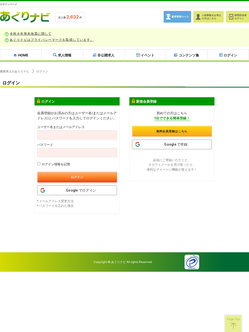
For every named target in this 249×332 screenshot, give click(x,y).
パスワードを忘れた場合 (56, 206)
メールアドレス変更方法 (56, 201)
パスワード (45, 144)
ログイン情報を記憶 (56, 164)
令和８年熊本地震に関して (31, 33)
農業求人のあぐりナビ (14, 71)
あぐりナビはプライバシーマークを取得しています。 (52, 40)
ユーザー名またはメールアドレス (61, 127)
